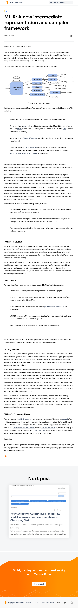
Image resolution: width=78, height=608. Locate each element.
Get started (39, 584)
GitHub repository (25, 419)
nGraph (34, 138)
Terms (35, 603)
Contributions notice (47, 603)
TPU (64, 129)
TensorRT (27, 138)
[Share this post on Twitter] (71, 36)
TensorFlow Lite (31, 148)
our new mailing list (38, 431)
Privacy (28, 603)
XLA (24, 126)
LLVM (19, 129)
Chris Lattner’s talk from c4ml (24, 428)
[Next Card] (39, 511)
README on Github (48, 428)
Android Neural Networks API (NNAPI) (23, 153)
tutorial (65, 419)
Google (21, 603)
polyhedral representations (54, 307)
